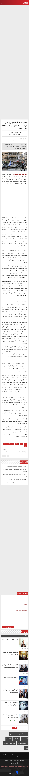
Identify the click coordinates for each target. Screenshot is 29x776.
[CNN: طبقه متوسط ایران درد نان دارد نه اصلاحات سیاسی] (23, 655)
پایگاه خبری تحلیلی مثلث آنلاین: (19, 174)
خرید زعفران (17, 739)
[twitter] (13, 763)
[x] (5, 456)
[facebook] (3, 456)
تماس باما (16, 760)
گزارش (25, 636)
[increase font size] (9, 140)
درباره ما (22, 760)
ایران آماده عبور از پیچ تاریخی (11, 677)
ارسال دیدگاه (8, 627)
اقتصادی (4, 755)
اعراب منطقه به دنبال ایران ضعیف (10, 640)
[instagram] (17, 763)
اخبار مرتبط (24, 462)
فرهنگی (9, 755)
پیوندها (11, 760)
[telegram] (8, 456)
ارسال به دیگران (19, 140)
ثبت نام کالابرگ (13, 734)
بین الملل (14, 755)
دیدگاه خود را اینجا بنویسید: (21, 610)
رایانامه (25, 604)
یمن (25, 446)
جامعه (21, 757)
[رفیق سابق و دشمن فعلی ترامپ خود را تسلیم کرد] (23, 693)
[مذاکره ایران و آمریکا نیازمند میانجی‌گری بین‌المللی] (23, 705)
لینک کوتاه (4, 450)
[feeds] (12, 763)
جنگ (17, 444)
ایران (25, 444)
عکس (13, 757)
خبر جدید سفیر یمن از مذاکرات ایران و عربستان (17, 466)
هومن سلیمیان (13, 720)
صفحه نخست (24, 755)
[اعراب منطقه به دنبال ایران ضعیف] (23, 642)
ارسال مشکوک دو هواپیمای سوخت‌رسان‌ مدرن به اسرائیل (15, 482)
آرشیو (14, 727)
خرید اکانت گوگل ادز (23, 743)
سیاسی (18, 755)
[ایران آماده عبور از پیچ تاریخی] (23, 680)
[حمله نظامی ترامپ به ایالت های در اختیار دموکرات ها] (23, 718)
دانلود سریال (24, 739)
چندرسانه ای (8, 757)
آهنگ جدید (13, 743)
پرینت (13, 140)
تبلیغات (7, 760)
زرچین (26, 748)
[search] (4, 3)
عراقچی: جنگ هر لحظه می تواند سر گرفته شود (17, 479)
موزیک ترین (9, 739)
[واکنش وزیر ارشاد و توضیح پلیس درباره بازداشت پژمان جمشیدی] (23, 668)
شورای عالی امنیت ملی (9, 444)
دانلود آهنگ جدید (23, 734)
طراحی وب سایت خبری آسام (9, 772)
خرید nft (6, 743)
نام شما (25, 598)
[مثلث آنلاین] (25, 3)
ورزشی (17, 757)
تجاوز (21, 444)
